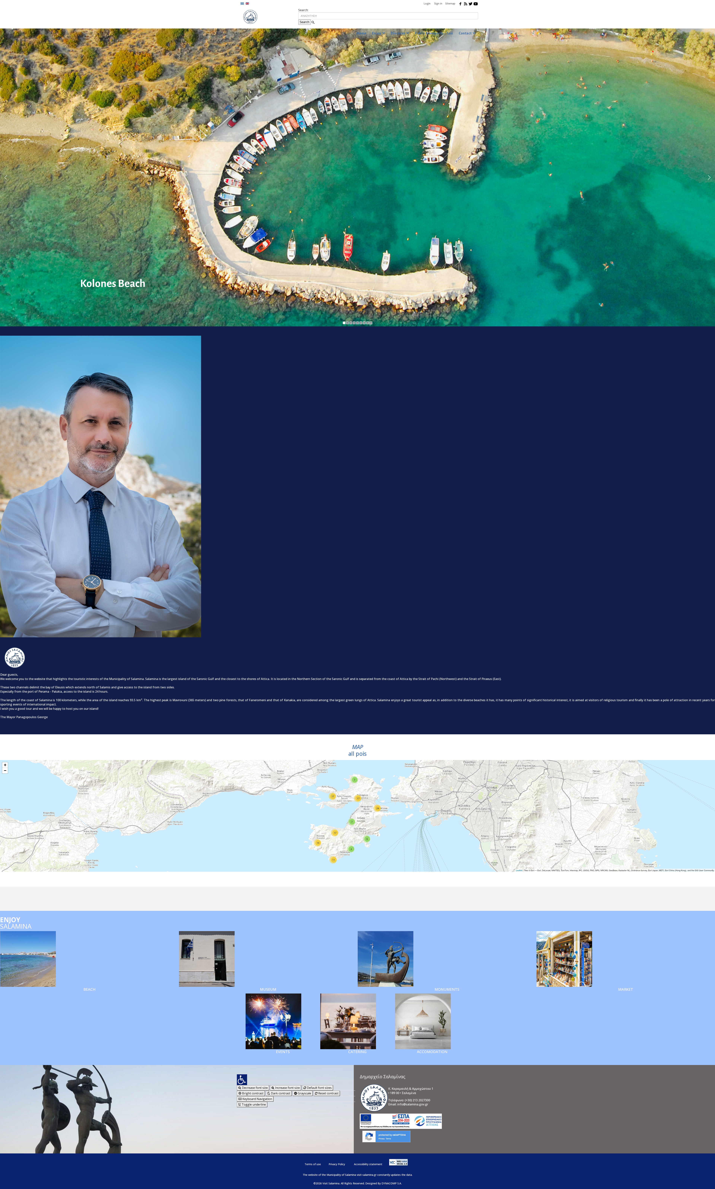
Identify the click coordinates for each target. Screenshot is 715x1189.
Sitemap (450, 3)
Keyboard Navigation (257, 1099)
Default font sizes (319, 1088)
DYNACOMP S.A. (392, 1183)
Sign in (438, 3)
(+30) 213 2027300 (417, 1100)
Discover (398, 33)
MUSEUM (268, 989)
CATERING (357, 1051)
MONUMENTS (447, 989)
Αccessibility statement (368, 1164)
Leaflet (519, 870)
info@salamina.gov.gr (412, 1104)
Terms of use (313, 1164)
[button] (6, 177)
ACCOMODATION (432, 1051)
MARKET (625, 989)
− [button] (5, 770)
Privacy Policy (337, 1164)
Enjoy (376, 33)
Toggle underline (253, 1104)
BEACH (89, 989)
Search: (303, 10)
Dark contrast (280, 1093)
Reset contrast (328, 1093)
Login (427, 3)
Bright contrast (252, 1093)
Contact (465, 33)
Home (361, 33)
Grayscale (304, 1093)
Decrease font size (254, 1088)
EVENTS (283, 1051)
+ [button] (5, 765)
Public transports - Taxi (434, 33)
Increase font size (287, 1088)
